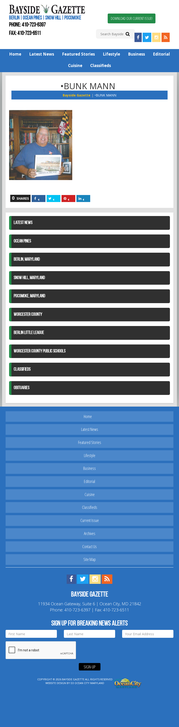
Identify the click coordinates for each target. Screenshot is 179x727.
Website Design (55, 683)
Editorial (161, 54)
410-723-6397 (34, 25)
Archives (89, 533)
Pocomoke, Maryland (29, 296)
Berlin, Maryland (27, 259)
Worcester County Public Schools (39, 351)
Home (15, 54)
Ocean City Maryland (89, 683)
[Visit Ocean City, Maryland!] (128, 683)
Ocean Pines (22, 241)
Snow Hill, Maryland (29, 278)
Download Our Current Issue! (131, 18)
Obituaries (21, 388)
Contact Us (89, 546)
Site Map (89, 559)
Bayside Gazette (76, 95)
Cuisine (75, 65)
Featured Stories (78, 54)
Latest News (41, 54)
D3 (72, 683)
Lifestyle (111, 54)
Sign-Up (90, 667)
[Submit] (127, 33)
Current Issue (89, 520)
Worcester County (28, 314)
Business (136, 54)
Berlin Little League (29, 332)
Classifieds (100, 65)
